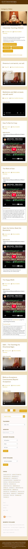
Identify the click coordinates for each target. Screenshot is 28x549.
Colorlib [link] (19, 546)
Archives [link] (5, 507)
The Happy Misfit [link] (8, 280)
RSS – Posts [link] (8, 516)
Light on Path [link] (6, 532)
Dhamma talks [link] (7, 47)
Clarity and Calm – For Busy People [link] (10, 527)
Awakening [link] (15, 476)
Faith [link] (5, 482)
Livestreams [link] (15, 319)
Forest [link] (6, 484)
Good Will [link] (12, 484)
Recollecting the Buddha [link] (8, 529)
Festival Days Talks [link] (14, 482)
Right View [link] (7, 493)
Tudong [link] (6, 497)
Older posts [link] (23, 410)
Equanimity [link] (17, 480)
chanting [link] (15, 478)
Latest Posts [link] (5, 505)
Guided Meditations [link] (8, 51)
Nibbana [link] (15, 489)
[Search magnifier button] (24, 416)
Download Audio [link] (6, 208)
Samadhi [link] (13, 493)
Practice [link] (21, 491)
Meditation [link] (19, 487)
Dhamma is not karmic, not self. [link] (14, 63)
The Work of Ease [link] (9, 169)
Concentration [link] (8, 480)
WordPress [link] (14, 547)
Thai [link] (12, 495)
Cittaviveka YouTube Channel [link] (9, 44)
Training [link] (18, 495)
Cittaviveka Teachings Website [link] (13, 28)
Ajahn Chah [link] (7, 474)
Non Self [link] (6, 491)
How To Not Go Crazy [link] (10, 123)
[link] (9, 2)
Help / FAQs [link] (5, 510)
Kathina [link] (11, 487)
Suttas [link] (6, 495)
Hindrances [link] (16, 485)
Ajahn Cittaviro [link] (16, 474)
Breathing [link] (7, 478)
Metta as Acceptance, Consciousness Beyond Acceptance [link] (10, 379)
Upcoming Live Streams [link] (17, 47)
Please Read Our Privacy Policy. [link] (8, 546)
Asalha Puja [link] (7, 476)
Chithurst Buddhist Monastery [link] (17, 67)
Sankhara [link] (21, 493)
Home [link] (4, 502)
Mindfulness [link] (7, 489)
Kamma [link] (6, 487)
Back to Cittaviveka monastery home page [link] (12, 55)
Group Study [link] (8, 485)
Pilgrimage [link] (13, 491)
